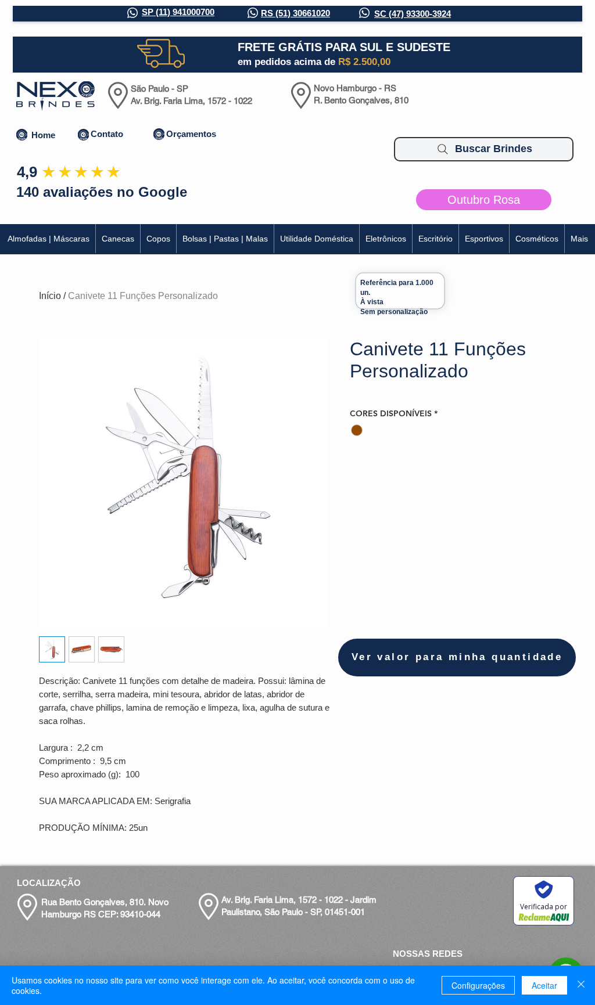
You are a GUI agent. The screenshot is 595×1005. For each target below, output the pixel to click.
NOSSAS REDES (428, 954)
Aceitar (544, 985)
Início (50, 296)
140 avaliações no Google (101, 192)
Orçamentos (191, 134)
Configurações (478, 985)
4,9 (27, 172)
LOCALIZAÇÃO (49, 883)
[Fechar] (581, 985)
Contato (107, 134)
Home (43, 135)
